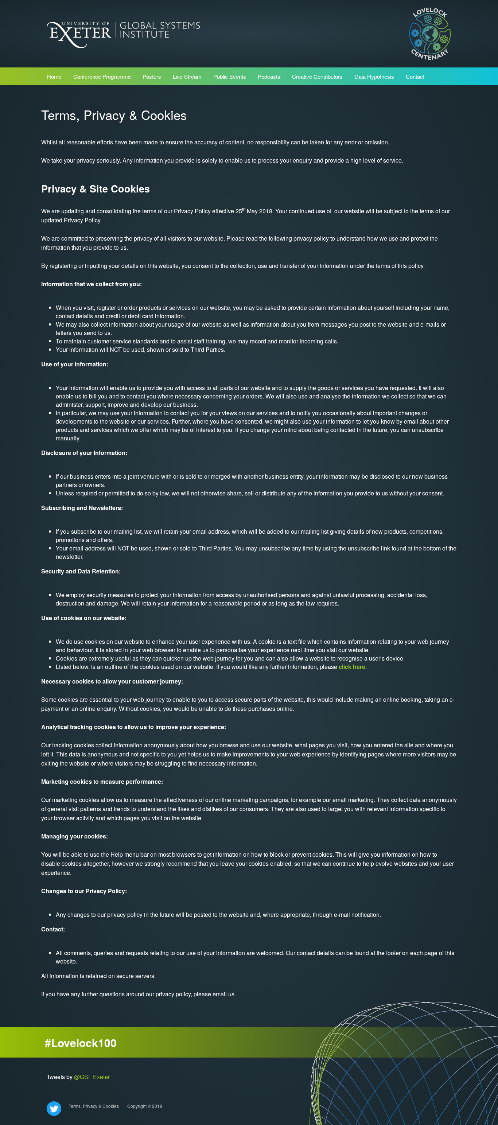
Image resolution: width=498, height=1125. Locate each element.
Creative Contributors (317, 76)
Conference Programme (102, 76)
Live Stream (187, 76)
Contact (415, 76)
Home (54, 76)
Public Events (229, 76)
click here (352, 666)
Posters (152, 76)
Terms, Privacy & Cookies (94, 1106)
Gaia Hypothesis (374, 76)
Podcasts (269, 76)
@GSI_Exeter (92, 1077)
